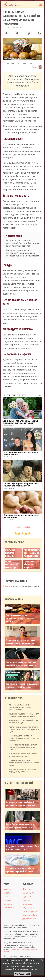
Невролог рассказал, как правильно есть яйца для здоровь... (31, 561)
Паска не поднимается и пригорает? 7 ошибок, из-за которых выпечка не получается (22, 253)
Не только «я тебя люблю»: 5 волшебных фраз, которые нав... (21, 804)
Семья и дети (28, 893)
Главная (7, 889)
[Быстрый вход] (35, 4)
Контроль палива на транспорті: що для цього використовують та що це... (24, 729)
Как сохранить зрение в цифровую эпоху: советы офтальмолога (20, 707)
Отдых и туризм (29, 911)
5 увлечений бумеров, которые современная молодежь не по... (21, 642)
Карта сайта (8, 907)
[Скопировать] (39, 33)
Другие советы (29, 918)
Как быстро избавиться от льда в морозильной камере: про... (12, 561)
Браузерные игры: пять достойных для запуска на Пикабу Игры (24, 762)
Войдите (6, 586)
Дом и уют (27, 889)
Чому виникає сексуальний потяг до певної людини (24, 721)
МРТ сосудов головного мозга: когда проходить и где (23, 755)
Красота (26, 900)
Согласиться (22, 974)
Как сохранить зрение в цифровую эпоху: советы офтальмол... (22, 685)
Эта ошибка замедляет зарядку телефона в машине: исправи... (21, 664)
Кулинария (27, 904)
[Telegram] (6, 33)
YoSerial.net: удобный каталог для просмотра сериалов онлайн (24, 715)
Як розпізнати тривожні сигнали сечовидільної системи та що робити (23, 747)
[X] (17, 33)
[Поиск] (31, 4)
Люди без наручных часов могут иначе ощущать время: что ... (21, 826)
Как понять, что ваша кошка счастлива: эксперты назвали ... (12, 549)
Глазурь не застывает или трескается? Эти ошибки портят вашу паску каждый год (22, 243)
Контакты (7, 904)
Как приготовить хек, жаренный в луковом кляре (32, 552)
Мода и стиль (28, 907)
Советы (6, 893)
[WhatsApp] (28, 33)
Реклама (7, 900)
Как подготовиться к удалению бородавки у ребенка (23, 770)
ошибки (27, 527)
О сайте (6, 896)
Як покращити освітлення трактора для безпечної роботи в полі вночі (24, 738)
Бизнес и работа (29, 915)
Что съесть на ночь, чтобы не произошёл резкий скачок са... (20, 870)
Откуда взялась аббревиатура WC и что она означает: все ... (22, 848)
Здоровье (26, 896)
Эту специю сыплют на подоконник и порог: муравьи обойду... (20, 618)
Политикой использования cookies (20, 969)
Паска (18, 527)
